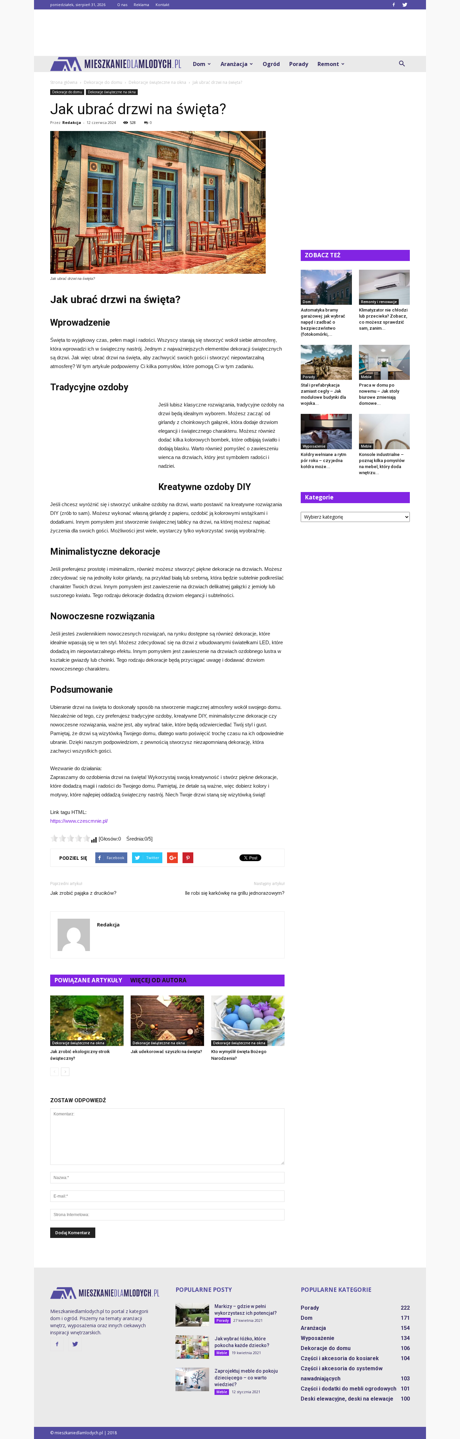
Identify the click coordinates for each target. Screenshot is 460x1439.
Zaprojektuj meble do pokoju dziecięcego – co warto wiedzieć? (246, 1377)
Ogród (271, 64)
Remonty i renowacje (379, 301)
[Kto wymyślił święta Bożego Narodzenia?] (248, 1020)
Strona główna (63, 82)
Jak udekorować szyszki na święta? (166, 1051)
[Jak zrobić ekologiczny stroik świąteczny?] (87, 1020)
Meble (366, 376)
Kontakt (162, 4)
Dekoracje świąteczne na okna (112, 92)
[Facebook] (394, 4)
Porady (298, 64)
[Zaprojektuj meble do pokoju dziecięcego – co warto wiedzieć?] (192, 1379)
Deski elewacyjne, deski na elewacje (347, 1399)
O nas (122, 4)
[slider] (70, 838)
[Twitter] (405, 4)
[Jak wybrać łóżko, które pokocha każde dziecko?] (192, 1347)
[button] (402, 64)
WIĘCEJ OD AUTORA (158, 980)
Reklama (141, 4)
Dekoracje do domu (67, 92)
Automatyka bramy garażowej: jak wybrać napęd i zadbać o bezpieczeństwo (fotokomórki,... (323, 322)
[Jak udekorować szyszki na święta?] (167, 1020)
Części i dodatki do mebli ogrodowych (348, 1388)
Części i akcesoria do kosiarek (340, 1358)
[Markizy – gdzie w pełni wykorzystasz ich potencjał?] (192, 1315)
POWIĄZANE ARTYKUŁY (88, 980)
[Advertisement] (230, 33)
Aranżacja (234, 64)
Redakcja (71, 122)
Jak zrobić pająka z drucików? (83, 893)
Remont (328, 64)
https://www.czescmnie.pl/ (79, 821)
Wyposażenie (314, 446)
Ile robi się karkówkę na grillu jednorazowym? (235, 893)
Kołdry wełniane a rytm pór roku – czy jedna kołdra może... (323, 460)
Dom (199, 64)
